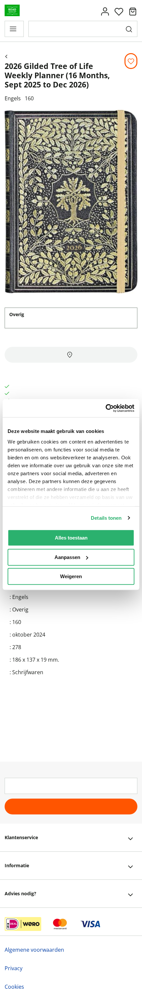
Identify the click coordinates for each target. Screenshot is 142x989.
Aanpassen (67, 557)
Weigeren (71, 576)
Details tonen (106, 518)
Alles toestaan (71, 538)
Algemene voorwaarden (34, 949)
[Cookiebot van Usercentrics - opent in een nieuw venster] (105, 408)
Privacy (13, 968)
